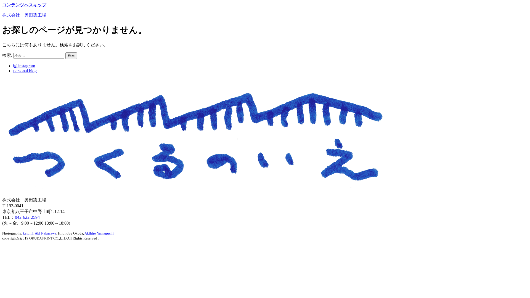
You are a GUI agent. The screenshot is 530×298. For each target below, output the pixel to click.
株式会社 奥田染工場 (24, 15)
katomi (28, 233)
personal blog (25, 70)
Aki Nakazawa (45, 233)
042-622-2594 (27, 217)
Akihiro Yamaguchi (99, 233)
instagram (26, 65)
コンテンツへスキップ (24, 4)
